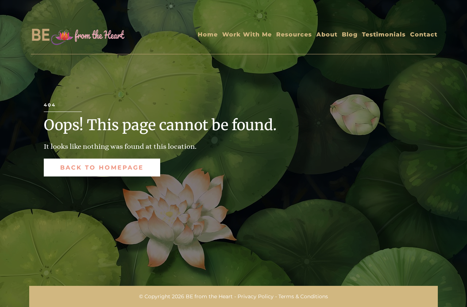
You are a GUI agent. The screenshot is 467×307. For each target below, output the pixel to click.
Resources (294, 34)
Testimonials (384, 34)
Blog (350, 34)
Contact (423, 34)
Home (208, 34)
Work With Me (247, 34)
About (326, 34)
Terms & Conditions (303, 296)
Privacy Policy (255, 296)
